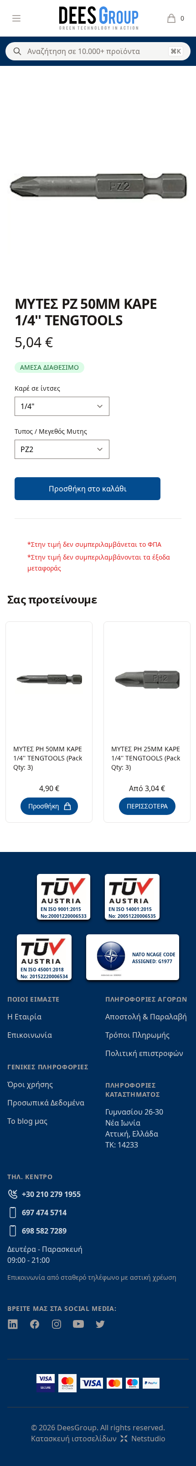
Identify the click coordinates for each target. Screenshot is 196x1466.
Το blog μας (27, 1121)
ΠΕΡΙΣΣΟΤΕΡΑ (147, 806)
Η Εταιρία (24, 1017)
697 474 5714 (44, 1212)
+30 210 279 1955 (51, 1194)
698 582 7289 (44, 1231)
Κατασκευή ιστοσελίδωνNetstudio (98, 1439)
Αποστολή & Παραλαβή (146, 1017)
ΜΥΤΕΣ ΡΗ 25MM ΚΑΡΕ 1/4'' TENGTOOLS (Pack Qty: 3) (145, 757)
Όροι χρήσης (30, 1084)
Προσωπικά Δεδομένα (45, 1103)
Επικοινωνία (29, 1035)
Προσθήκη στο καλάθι (88, 489)
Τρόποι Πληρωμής (137, 1035)
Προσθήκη (43, 806)
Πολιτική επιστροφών (144, 1053)
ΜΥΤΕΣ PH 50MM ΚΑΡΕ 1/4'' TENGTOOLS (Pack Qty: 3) (47, 757)
